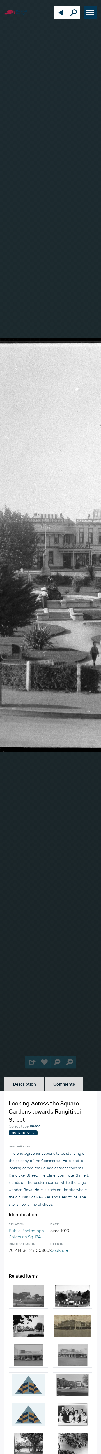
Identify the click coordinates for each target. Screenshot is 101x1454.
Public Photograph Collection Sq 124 (26, 1233)
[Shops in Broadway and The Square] (72, 1325)
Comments (64, 1084)
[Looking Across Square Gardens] (72, 1296)
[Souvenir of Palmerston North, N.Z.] (28, 1414)
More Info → (23, 1132)
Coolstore (59, 1250)
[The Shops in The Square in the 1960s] (72, 1384)
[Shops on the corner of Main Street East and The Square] (28, 1355)
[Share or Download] (31, 1062)
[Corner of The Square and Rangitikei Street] (28, 1325)
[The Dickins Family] (72, 1414)
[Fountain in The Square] (28, 1296)
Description (24, 1084)
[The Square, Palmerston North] (28, 1384)
